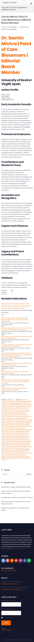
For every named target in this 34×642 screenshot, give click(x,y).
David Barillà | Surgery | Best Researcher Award (16, 487)
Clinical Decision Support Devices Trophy (18, 406)
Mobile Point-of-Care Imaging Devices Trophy (16, 427)
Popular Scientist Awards (9, 570)
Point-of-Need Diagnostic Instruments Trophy (16, 442)
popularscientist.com (18, 548)
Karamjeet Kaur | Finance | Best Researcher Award (17, 497)
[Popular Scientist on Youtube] (16, 561)
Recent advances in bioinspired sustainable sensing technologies (14, 372)
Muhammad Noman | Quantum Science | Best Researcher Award (15, 503)
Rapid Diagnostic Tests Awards (10, 450)
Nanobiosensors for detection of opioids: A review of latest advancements (16, 364)
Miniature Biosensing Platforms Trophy (18, 423)
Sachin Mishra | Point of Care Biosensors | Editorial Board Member (16, 20)
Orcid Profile (5, 96)
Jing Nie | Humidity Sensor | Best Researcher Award (15, 509)
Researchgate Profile (7, 99)
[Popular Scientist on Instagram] (20, 561)
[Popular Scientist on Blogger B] (12, 561)
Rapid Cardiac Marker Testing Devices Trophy (15, 448)
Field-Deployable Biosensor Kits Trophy (15, 408)
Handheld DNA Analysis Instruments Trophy (13, 414)
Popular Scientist (10, 2)
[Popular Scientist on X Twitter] (3, 561)
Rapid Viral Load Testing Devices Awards (14, 452)
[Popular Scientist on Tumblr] (25, 561)
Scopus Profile (5, 94)
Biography (11, 399)
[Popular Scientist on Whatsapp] (29, 561)
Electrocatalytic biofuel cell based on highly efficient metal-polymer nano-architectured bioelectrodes (14, 319)
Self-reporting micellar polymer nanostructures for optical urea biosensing (16, 337)
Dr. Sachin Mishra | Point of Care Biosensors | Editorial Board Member (16, 55)
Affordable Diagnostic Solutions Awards (14, 400)
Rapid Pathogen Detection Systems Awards (15, 450)
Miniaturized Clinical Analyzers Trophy (13, 425)
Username (7, 600)
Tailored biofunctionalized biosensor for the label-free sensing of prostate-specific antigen (16, 329)
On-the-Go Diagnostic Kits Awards (13, 429)
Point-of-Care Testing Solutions (16, 441)
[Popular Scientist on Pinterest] (7, 561)
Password (7, 609)
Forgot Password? (6, 630)
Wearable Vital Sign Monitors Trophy (16, 459)
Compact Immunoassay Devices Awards (13, 408)
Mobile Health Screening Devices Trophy (15, 425)
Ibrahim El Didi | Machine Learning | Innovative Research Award (16, 492)
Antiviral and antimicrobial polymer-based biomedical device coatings (14, 389)
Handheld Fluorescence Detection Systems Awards (14, 415)
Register (3, 628)
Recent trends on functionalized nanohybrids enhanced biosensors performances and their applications (15, 381)
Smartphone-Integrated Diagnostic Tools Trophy (13, 455)
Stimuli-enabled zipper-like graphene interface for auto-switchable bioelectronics (16, 345)
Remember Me (7, 617)
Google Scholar (5, 98)
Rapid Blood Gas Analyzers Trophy (22, 446)
